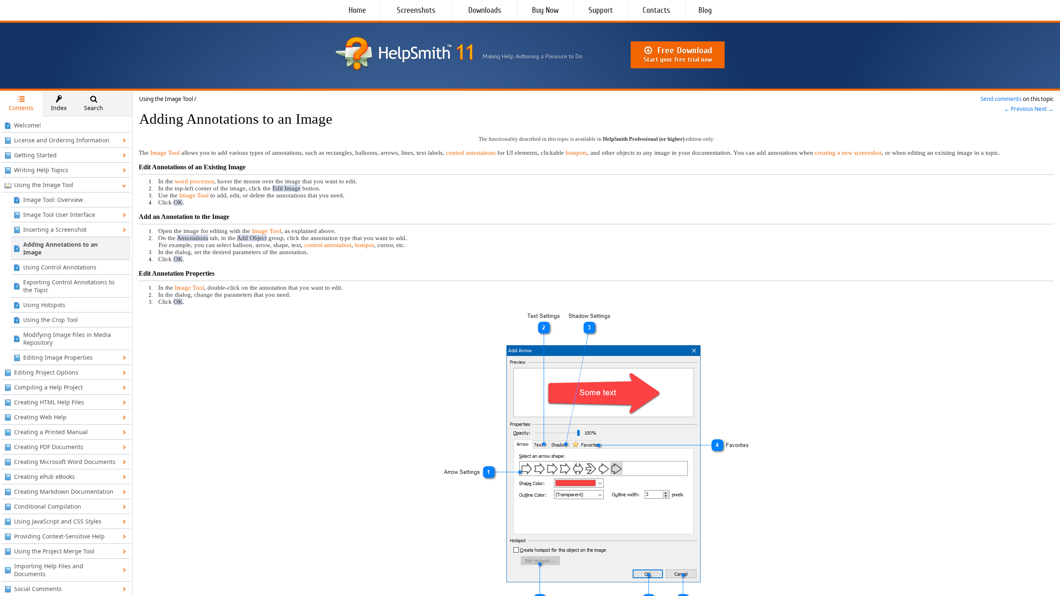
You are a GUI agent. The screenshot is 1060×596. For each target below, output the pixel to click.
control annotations (471, 152)
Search (93, 108)
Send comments (1000, 99)
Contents (21, 108)
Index (59, 108)
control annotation (328, 245)
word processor (194, 181)
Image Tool (165, 152)
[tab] (21, 103)
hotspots (576, 152)
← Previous (1018, 109)
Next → (1043, 109)
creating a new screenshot (848, 152)
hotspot (364, 245)
